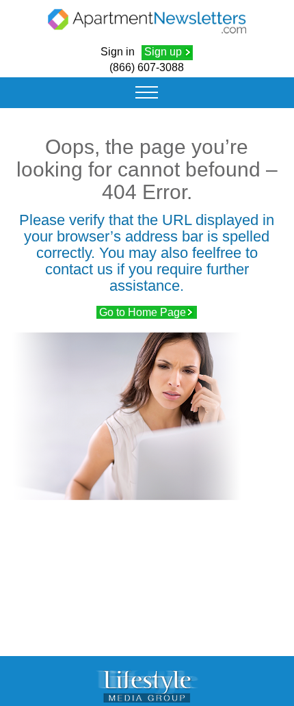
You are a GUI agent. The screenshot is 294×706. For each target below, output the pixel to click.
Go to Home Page (142, 312)
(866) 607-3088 (146, 67)
